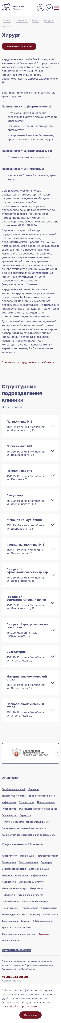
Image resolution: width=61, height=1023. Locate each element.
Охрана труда (26, 802)
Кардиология (9, 881)
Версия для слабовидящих (49, 7)
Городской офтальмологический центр (27, 574)
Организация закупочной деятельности (24, 828)
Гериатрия (46, 862)
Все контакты (12, 407)
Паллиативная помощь (35, 901)
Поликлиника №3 (26, 475)
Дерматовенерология (14, 868)
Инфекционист (39, 875)
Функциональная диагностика (19, 934)
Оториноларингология (30, 894)
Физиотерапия (23, 927)
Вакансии (33, 789)
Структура (25, 815)
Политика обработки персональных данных (26, 821)
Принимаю (30, 1015)
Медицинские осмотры (14, 888)
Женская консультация (26, 524)
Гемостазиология (28, 862)
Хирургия (49, 20)
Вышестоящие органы (14, 795)
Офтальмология (10, 901)
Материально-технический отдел (27, 682)
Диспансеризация (39, 868)
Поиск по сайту (40, 7)
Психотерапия (10, 908)
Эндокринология (11, 940)
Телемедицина (10, 921)
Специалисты (9, 815)
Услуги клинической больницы (22, 844)
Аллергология (9, 855)
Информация (9, 802)
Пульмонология (29, 908)
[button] (3, 753)
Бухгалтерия (26, 656)
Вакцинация (27, 855)
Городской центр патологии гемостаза (27, 629)
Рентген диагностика (13, 914)
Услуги (35, 20)
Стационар (26, 499)
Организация (10, 777)
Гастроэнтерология (47, 855)
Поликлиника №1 (26, 426)
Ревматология (49, 908)
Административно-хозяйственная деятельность (28, 834)
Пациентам (22, 20)
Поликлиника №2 (26, 450)
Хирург (6, 26)
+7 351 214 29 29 (15, 977)
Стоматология (51, 914)
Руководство (9, 808)
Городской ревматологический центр (26, 602)
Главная (7, 20)
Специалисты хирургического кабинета (28, 362)
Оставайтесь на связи (16, 949)
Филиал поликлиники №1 (26, 549)
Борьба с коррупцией (13, 789)
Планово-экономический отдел (26, 709)
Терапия (25, 921)
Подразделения (46, 802)
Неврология (36, 888)
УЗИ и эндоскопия (43, 921)
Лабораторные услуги (31, 881)
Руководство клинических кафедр (38, 808)
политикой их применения (19, 1006)
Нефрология (8, 894)
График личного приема (42, 795)
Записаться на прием (19, 46)
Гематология (9, 862)
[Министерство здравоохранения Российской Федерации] (30, 753)
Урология (7, 927)
